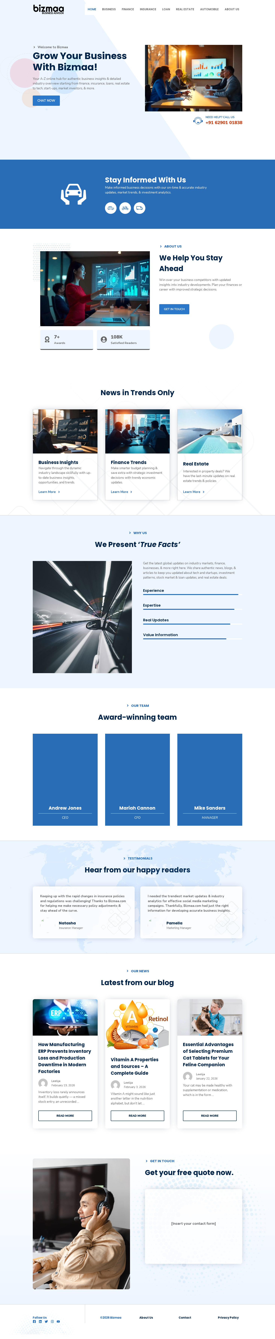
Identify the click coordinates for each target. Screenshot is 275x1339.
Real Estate (185, 9)
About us (146, 1318)
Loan (166, 9)
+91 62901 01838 (224, 123)
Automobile (209, 9)
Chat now (46, 101)
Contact (185, 1318)
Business (109, 9)
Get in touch (174, 309)
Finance (128, 9)
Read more (65, 1116)
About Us (232, 9)
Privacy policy (228, 1318)
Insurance (148, 9)
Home (92, 9)
